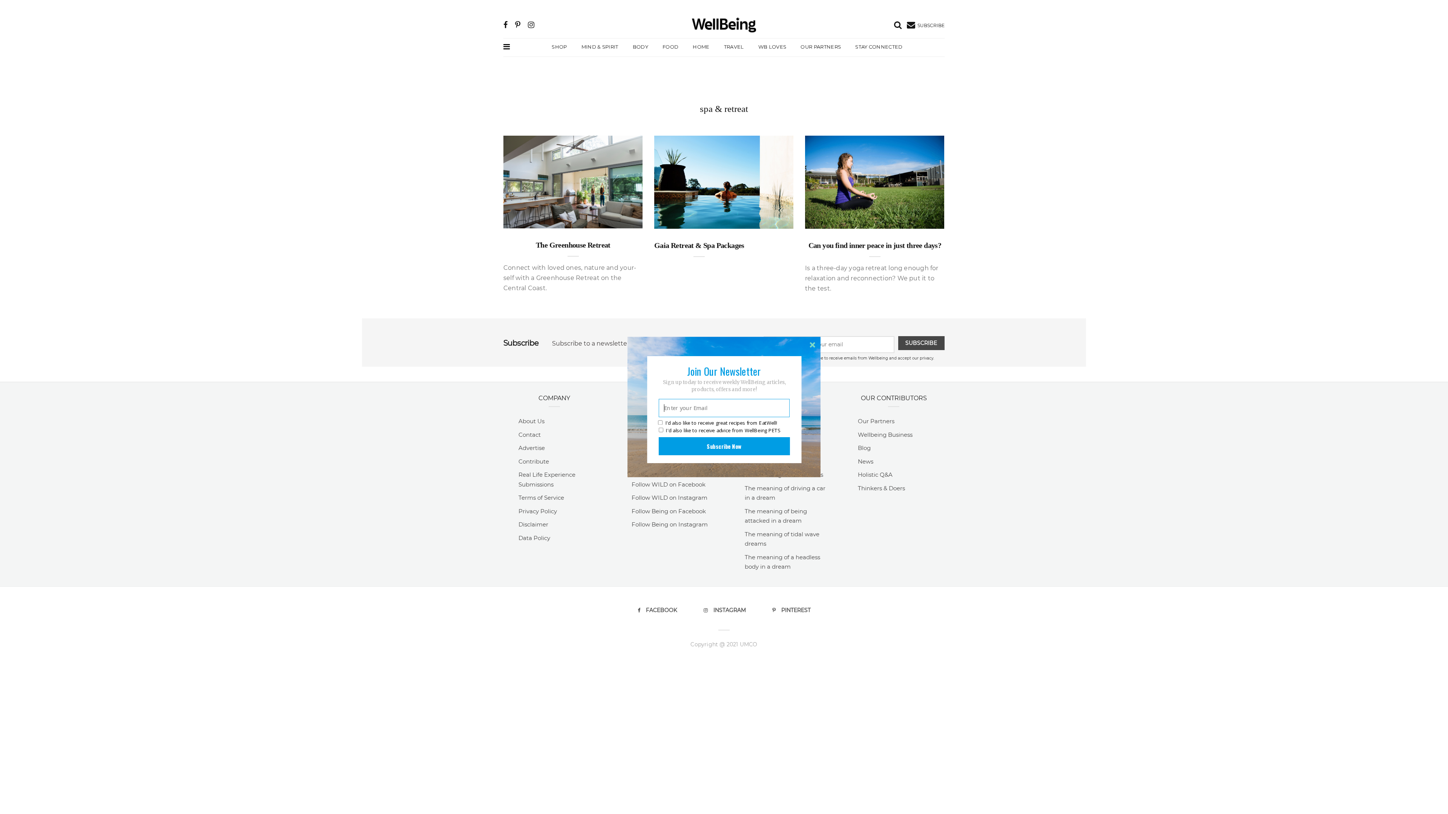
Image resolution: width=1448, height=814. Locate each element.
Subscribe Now (724, 446)
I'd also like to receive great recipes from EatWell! (721, 423)
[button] (724, 371)
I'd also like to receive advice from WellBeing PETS (723, 430)
